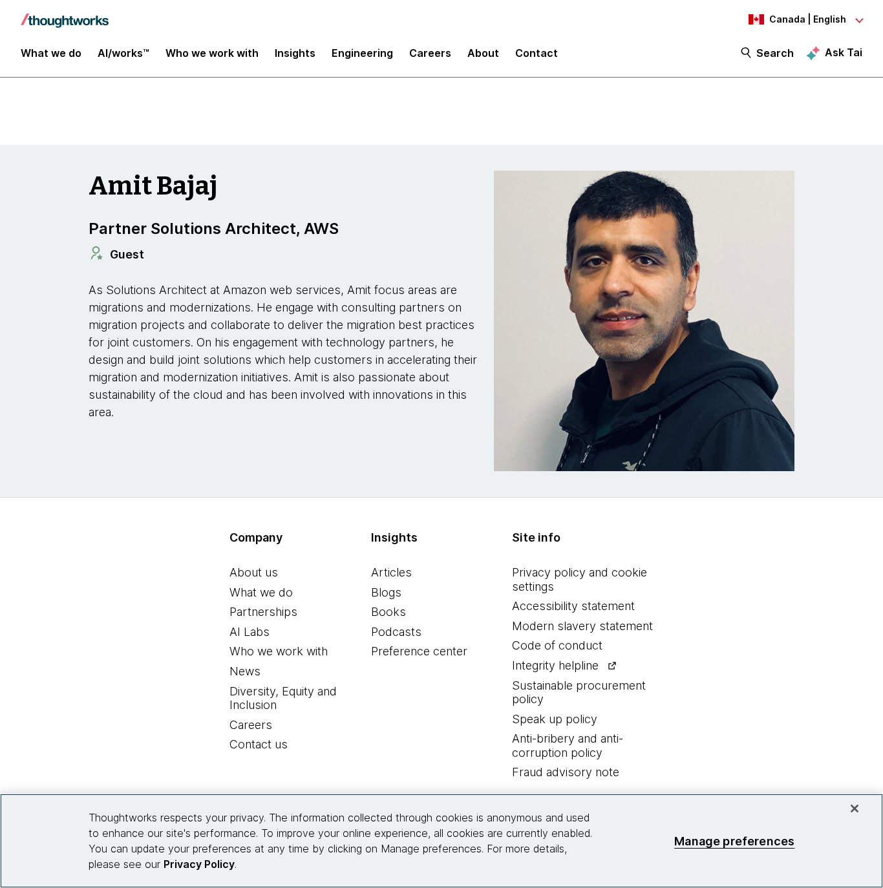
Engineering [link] (362, 53)
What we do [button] (51, 53)
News (245, 671)
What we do (261, 592)
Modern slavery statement (582, 626)
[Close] (854, 808)
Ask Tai (843, 52)
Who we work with (278, 651)
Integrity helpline (555, 665)
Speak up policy (554, 719)
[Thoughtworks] (65, 14)
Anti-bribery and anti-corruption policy (567, 745)
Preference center (419, 651)
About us (253, 572)
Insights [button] (295, 53)
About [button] (483, 53)
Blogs (386, 592)
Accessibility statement (573, 606)
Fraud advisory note (565, 772)
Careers (250, 725)
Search (775, 53)
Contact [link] (536, 53)
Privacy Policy (199, 864)
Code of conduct (557, 645)
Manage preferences (734, 840)
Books (388, 611)
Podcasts (396, 632)
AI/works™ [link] (123, 53)
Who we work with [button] (212, 53)
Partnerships (263, 611)
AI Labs (249, 632)
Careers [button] (430, 53)
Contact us (258, 744)
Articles (391, 572)
